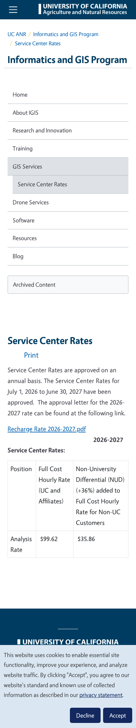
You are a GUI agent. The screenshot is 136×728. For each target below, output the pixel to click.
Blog (18, 256)
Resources (25, 238)
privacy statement (100, 695)
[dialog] (68, 686)
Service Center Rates (42, 184)
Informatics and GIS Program (65, 34)
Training (23, 148)
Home (20, 94)
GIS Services (27, 166)
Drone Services (31, 202)
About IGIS (26, 112)
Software (23, 220)
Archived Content (34, 284)
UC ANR (17, 34)
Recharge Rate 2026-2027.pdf (47, 429)
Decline (85, 715)
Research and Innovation (42, 130)
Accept (117, 715)
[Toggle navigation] (13, 9)
